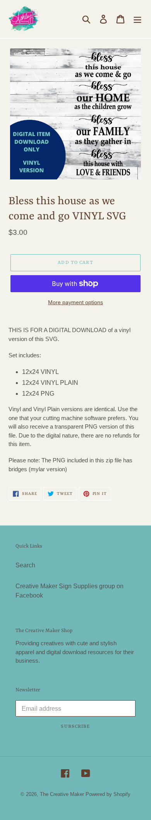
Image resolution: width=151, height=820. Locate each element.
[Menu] (137, 19)
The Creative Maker (62, 794)
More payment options (75, 302)
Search (25, 565)
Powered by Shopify (108, 794)
